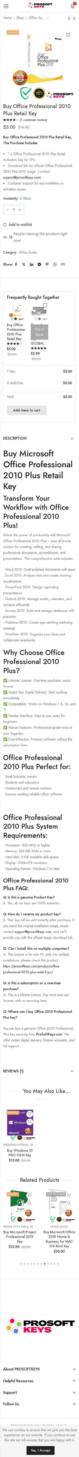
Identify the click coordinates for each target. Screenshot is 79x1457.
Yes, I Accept (40, 1450)
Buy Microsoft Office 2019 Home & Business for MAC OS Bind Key (54, 1238)
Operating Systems (15, 1145)
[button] (21, 1264)
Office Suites (36, 17)
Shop (20, 17)
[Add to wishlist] (29, 1114)
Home (7, 17)
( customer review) (33, 119)
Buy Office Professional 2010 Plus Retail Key (16, 331)
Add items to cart (26, 410)
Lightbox (68, 34)
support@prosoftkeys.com (21, 177)
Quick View (29, 1121)
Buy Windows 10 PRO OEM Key (20, 1153)
